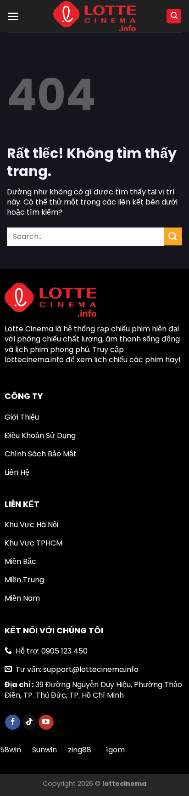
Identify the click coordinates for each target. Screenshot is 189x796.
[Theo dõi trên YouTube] (46, 722)
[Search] (174, 16)
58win (11, 750)
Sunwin (44, 750)
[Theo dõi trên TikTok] (29, 722)
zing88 (79, 750)
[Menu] (13, 16)
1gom (115, 750)
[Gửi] (173, 236)
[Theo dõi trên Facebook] (12, 722)
